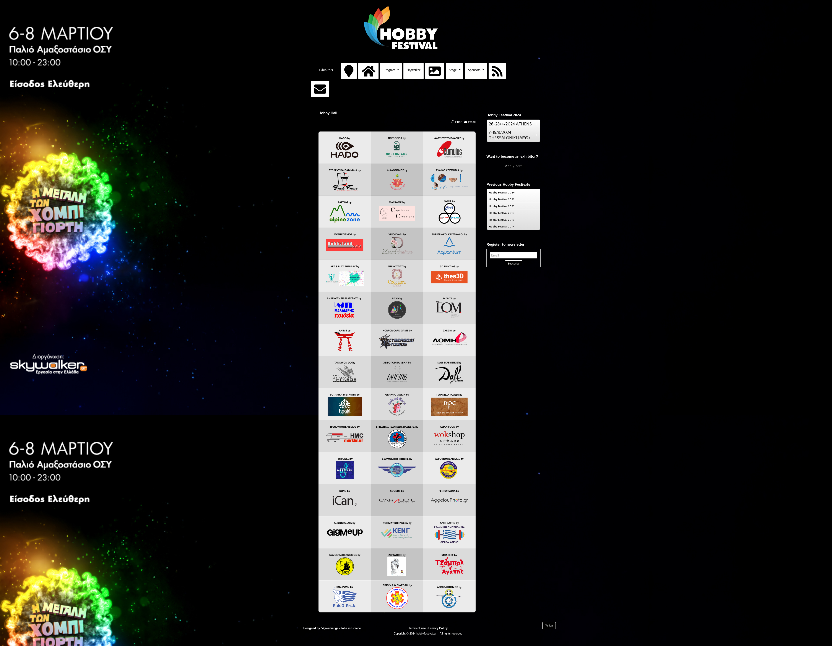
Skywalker (413, 70)
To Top (549, 625)
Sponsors (474, 70)
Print (458, 121)
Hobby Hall (327, 113)
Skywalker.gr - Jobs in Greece (341, 628)
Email (471, 121)
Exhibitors (326, 70)
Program (389, 70)
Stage (453, 70)
